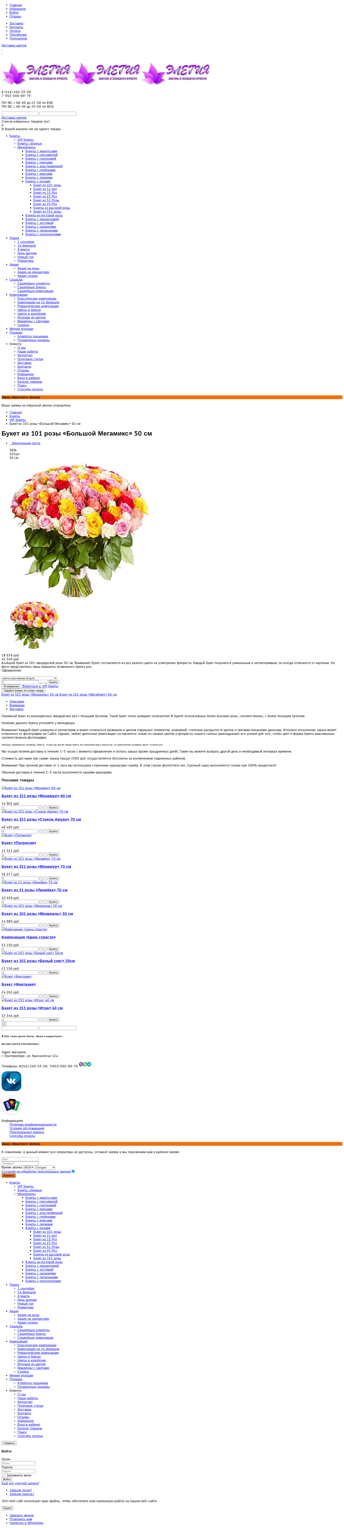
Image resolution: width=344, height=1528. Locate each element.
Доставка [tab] (16, 709)
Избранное (18, 9)
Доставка (16, 23)
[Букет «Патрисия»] (17, 835)
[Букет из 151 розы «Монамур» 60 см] (31, 788)
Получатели (18, 38)
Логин (6, 1459)
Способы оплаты (22, 1136)
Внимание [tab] (17, 705)
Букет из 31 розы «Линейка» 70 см (34, 890)
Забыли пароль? (22, 1494)
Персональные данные (27, 1132)
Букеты (15, 416)
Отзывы (15, 16)
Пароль (7, 1467)
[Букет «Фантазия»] (17, 976)
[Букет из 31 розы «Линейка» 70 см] (29, 882)
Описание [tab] (17, 701)
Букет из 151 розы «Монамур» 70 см (36, 866)
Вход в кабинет (29, 1425)
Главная (16, 5)
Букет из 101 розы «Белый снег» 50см (38, 961)
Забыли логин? (21, 1490)
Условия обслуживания (27, 1128)
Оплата (15, 31)
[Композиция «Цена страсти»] (24, 929)
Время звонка (12, 1167)
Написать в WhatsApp (26, 1523)
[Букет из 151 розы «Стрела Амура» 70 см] (35, 811)
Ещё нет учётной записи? (20, 1483)
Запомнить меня (18, 1475)
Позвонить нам (21, 1519)
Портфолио (18, 35)
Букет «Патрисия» (19, 843)
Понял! (7, 1508)
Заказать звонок (22, 1515)
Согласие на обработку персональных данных (36, 1171)
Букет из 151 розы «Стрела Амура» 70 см (41, 819)
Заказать (8, 1175)
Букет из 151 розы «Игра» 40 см (32, 1008)
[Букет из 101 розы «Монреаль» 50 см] (32, 906)
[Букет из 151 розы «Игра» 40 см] (28, 1000)
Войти (14, 13)
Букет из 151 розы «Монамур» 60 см (36, 796)
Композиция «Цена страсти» (29, 937)
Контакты (16, 27)
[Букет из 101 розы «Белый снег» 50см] (32, 953)
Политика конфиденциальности (33, 1124)
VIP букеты (18, 420)
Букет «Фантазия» (19, 984)
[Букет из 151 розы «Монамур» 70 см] (31, 859)
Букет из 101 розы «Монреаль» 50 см (37, 914)
